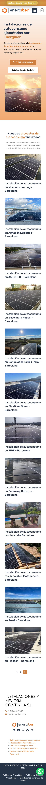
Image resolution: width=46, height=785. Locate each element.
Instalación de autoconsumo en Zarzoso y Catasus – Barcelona (23, 491)
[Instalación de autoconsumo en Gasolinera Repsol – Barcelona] (23, 299)
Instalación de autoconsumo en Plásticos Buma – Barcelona (23, 406)
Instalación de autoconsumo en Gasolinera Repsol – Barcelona (23, 317)
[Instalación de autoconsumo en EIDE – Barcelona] (23, 432)
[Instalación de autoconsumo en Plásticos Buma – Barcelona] (23, 388)
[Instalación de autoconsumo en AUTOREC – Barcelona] (23, 259)
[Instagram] (23, 730)
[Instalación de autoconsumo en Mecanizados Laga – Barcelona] (23, 169)
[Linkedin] (14, 730)
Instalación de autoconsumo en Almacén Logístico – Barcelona (23, 232)
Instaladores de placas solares (23, 748)
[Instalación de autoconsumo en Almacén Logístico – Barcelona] (23, 214)
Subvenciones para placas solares (25, 740)
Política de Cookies (34, 775)
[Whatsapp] (32, 730)
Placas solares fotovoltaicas (22, 743)
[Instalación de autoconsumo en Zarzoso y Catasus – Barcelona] (23, 473)
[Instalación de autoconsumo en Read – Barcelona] (23, 602)
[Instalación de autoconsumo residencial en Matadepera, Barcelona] (23, 558)
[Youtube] (18, 730)
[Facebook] (27, 730)
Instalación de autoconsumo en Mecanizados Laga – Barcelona (23, 187)
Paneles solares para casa (21, 746)
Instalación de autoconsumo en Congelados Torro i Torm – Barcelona (23, 362)
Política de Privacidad (12, 775)
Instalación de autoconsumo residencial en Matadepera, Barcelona (23, 576)
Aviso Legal (11, 778)
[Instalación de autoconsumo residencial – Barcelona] (23, 517)
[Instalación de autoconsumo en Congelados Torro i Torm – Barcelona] (23, 344)
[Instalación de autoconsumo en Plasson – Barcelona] (23, 643)
